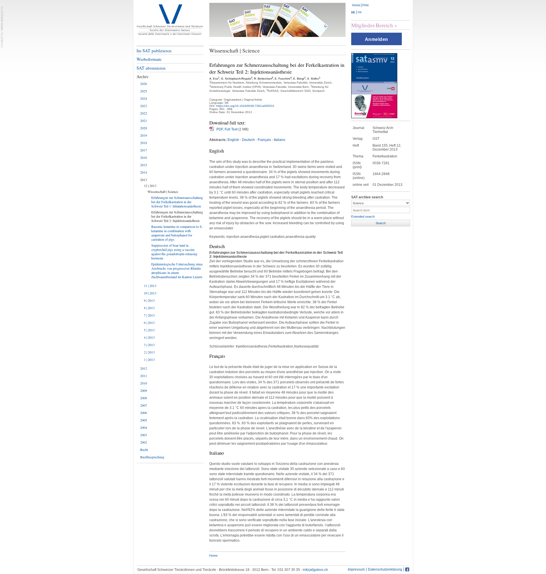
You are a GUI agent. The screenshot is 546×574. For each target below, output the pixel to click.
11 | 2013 (150, 285)
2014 (143, 172)
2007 (143, 405)
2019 (143, 135)
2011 (143, 375)
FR (359, 12)
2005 (143, 420)
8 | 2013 (149, 307)
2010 (143, 383)
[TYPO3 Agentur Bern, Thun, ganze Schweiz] (2, 27)
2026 (143, 83)
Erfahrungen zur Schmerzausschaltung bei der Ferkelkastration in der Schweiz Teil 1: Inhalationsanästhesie (177, 201)
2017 (143, 150)
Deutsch (248, 140)
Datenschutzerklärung (385, 569)
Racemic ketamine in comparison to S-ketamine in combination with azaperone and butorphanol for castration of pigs (177, 233)
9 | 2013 (149, 300)
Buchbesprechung (152, 457)
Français (264, 140)
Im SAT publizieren (153, 50)
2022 (143, 113)
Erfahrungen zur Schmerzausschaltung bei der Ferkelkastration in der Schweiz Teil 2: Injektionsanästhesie (177, 216)
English (233, 140)
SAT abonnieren (151, 68)
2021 (143, 120)
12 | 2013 (150, 185)
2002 (143, 442)
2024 (143, 98)
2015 (143, 165)
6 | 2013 (149, 322)
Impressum (356, 569)
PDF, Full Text (226, 129)
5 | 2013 (149, 330)
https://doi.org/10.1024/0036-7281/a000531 (245, 105)
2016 (143, 157)
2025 (143, 91)
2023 (143, 105)
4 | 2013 (149, 337)
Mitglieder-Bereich (372, 25)
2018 (143, 142)
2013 (143, 179)
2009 (143, 390)
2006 (143, 412)
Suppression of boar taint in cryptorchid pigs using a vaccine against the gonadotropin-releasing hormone (174, 251)
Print (365, 5)
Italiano (279, 140)
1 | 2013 (149, 359)
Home (356, 5)
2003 (143, 434)
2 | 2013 (149, 352)
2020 (143, 128)
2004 (143, 427)
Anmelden (376, 39)
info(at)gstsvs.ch (315, 570)
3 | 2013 (149, 344)
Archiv (142, 76)
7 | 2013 (149, 315)
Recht (144, 449)
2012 (143, 368)
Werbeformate (149, 59)
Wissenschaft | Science (163, 191)
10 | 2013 (150, 293)
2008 (143, 398)
